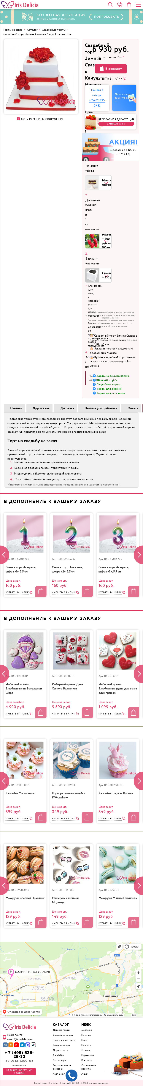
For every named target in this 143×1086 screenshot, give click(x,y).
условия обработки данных (119, 316)
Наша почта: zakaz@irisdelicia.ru (20, 1037)
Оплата (133, 408)
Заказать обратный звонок (19, 1072)
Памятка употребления (101, 408)
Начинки (16, 408)
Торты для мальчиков (111, 393)
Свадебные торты (108, 384)
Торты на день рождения (113, 376)
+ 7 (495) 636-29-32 (19, 1054)
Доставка (67, 408)
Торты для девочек (109, 389)
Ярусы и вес (41, 408)
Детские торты (107, 380)
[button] (138, 555)
